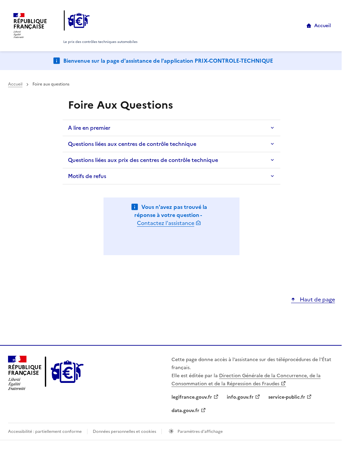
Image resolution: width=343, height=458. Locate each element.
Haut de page (316, 299)
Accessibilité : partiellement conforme (45, 431)
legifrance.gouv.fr (192, 397)
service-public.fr (286, 397)
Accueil (322, 25)
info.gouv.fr (240, 397)
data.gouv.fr (185, 410)
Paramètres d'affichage (200, 431)
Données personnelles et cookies (124, 431)
